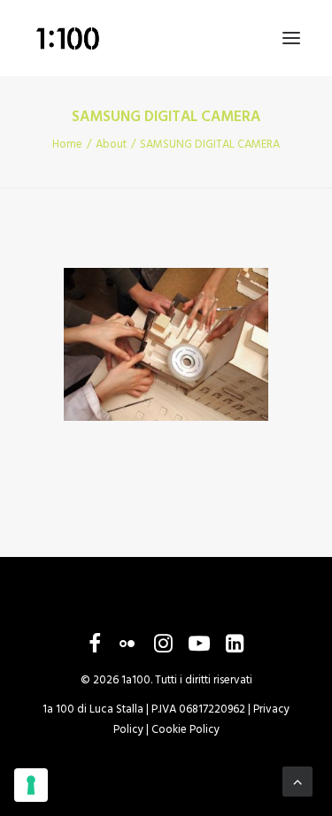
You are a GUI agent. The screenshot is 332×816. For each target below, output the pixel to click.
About (111, 144)
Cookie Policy (185, 730)
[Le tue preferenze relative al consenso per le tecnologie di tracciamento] (31, 785)
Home (67, 144)
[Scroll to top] (297, 781)
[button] (291, 38)
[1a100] (67, 38)
